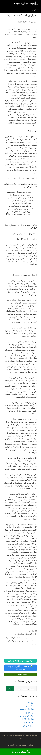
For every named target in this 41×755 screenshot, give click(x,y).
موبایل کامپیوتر (29, 725)
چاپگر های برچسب (27, 709)
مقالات (31, 631)
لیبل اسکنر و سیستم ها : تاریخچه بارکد (19, 637)
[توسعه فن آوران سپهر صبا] (37, 3)
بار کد (32, 634)
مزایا (14, 634)
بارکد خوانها (30, 712)
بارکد (27, 634)
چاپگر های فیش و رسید (26, 715)
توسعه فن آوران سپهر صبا (23, 3)
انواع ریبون (30, 705)
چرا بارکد (20, 634)
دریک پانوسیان (13, 745)
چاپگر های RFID (28, 719)
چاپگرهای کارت (29, 722)
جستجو (10, 688)
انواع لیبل (31, 702)
